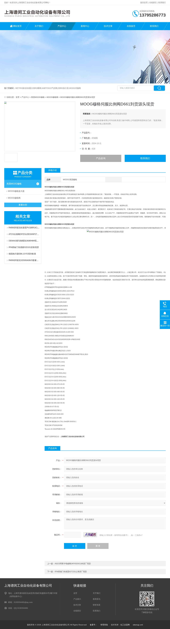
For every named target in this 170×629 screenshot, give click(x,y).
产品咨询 (100, 158)
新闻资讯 (96, 599)
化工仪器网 (125, 625)
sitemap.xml (138, 625)
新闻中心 (85, 26)
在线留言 (153, 2)
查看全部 (23, 205)
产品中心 (62, 26)
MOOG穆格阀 (52, 97)
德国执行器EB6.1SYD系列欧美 (22, 254)
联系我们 (162, 2)
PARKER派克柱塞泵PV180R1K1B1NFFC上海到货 (24, 227)
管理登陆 (104, 625)
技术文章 (108, 26)
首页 (17, 97)
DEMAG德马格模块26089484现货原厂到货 (24, 241)
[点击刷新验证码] (90, 534)
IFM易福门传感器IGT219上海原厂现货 (71, 571)
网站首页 (17, 26)
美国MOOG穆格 (37, 97)
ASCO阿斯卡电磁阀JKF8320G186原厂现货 (73, 563)
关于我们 (39, 26)
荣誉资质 (96, 605)
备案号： (93, 625)
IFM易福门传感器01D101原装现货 (24, 247)
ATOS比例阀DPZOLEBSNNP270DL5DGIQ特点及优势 (24, 234)
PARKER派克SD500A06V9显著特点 (24, 260)
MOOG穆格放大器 (16, 191)
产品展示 (77, 599)
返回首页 (144, 2)
